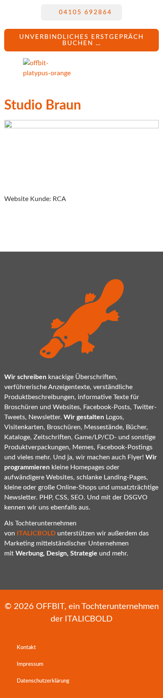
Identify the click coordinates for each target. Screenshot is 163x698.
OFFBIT (50, 606)
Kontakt (26, 647)
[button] (109, 68)
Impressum (30, 664)
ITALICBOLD (88, 619)
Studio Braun (42, 105)
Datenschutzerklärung (43, 681)
